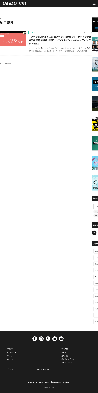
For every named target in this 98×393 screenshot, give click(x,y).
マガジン (10, 349)
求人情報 (65, 349)
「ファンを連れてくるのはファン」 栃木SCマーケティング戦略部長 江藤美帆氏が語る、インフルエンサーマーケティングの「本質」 (59, 40)
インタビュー (11, 352)
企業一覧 (65, 356)
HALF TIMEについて (43, 369)
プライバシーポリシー (43, 382)
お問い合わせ (56, 382)
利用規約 (31, 382)
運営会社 (66, 382)
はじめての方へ (67, 362)
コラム (9, 356)
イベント (10, 369)
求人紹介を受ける (68, 359)
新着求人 (65, 352)
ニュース (32, 32)
